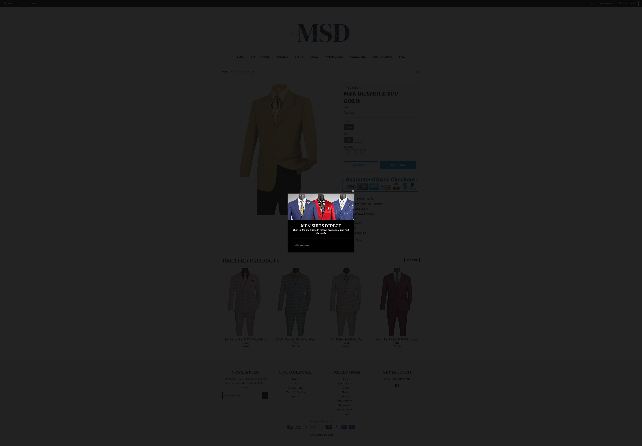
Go (348, 245)
